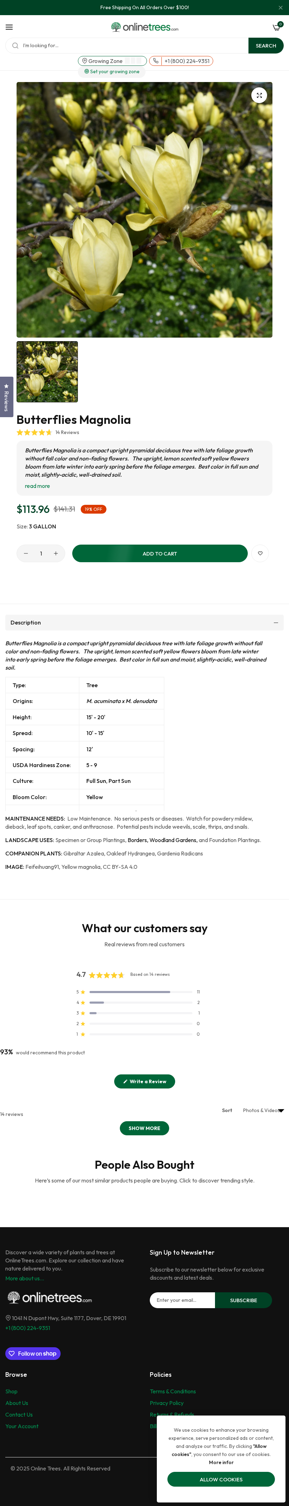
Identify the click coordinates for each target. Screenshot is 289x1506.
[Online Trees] (144, 27)
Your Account (21, 1426)
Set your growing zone (114, 72)
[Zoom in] (259, 95)
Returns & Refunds (172, 1414)
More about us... (24, 1278)
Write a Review (152, 1083)
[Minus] (26, 553)
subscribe (243, 1300)
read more (37, 485)
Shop (11, 1391)
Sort (227, 1110)
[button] (48, 432)
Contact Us (19, 1414)
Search (266, 45)
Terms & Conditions (173, 1391)
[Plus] (56, 553)
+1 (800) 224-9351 (27, 1327)
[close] (280, 8)
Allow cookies (221, 1479)
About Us (16, 1402)
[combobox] (144, 46)
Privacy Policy (167, 1402)
